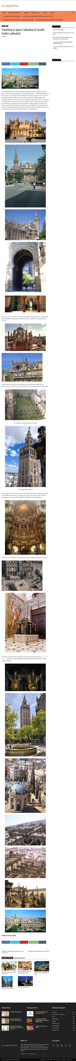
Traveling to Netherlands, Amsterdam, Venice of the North (13, 952)
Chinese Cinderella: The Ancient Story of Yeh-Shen (63, 33)
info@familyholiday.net (31, 1054)
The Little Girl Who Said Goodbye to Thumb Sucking (63, 47)
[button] (72, 13)
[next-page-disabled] (5, 991)
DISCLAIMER (49, 1059)
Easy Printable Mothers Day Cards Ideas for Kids (41, 1012)
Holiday (26, 12)
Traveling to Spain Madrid (23, 987)
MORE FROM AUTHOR (19, 958)
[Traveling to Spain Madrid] (25, 981)
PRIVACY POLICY (57, 1059)
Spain (11, 24)
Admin (4, 36)
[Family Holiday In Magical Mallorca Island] (41, 966)
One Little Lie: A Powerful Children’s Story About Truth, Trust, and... (16, 1027)
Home (3, 24)
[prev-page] (2, 991)
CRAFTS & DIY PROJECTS (14, 12)
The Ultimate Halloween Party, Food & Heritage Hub (18, 20)
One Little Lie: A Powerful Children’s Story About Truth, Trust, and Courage (62, 38)
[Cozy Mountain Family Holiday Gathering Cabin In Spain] (25, 965)
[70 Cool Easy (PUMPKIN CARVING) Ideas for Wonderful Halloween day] (29, 1021)
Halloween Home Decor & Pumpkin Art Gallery (49, 20)
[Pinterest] (65, 1045)
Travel (45, 12)
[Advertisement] (25, 48)
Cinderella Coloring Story (58, 29)
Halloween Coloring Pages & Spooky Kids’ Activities (38, 16)
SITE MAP (64, 1059)
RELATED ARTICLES (7, 958)
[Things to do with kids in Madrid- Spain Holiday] (9, 966)
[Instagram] (57, 1045)
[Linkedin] (61, 1045)
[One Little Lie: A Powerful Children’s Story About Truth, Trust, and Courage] (5, 1028)
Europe (7, 24)
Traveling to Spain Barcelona (8, 988)
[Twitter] (69, 1045)
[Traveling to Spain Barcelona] (9, 981)
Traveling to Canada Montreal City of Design (38, 951)
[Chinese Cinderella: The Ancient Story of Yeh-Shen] (5, 1021)
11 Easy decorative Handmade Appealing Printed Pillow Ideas (62, 42)
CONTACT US (43, 1059)
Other (52, 12)
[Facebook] (53, 1045)
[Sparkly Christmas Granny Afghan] (30, 1027)
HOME (4, 12)
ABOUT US (69, 1059)
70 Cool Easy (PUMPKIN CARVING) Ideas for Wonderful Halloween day (42, 1020)
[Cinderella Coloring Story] (5, 1013)
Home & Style (35, 12)
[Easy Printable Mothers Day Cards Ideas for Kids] (30, 1013)
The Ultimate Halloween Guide (12, 16)
